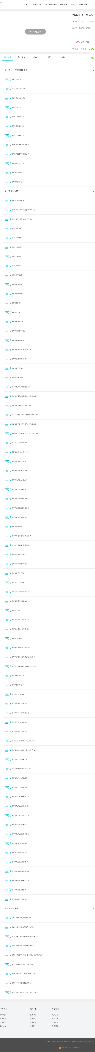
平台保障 (55, 1022)
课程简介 (21, 57)
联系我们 (55, 1018)
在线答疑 (33, 1026)
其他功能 (3, 1026)
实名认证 (3, 1018)
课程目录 (7, 57)
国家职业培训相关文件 (80, 5)
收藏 (76, 49)
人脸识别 (3, 1022)
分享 (84, 49)
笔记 (49, 57)
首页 (25, 5)
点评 (63, 57)
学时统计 (3, 1015)
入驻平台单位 (36, 5)
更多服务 (64, 5)
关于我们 (55, 1026)
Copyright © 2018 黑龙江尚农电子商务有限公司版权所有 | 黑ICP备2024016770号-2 (69, 1041)
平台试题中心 (51, 5)
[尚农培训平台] (1, 3)
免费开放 (55, 1015)
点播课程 (33, 1015)
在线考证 (33, 1022)
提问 (35, 57)
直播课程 (33, 1018)
